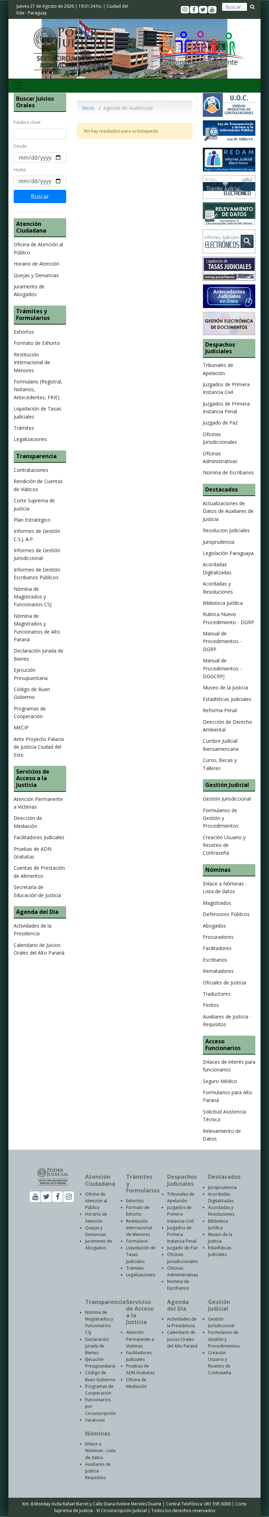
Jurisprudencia (218, 542)
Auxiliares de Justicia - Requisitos (98, 1471)
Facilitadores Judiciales (39, 837)
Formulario (137, 1241)
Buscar (40, 196)
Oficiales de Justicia (224, 982)
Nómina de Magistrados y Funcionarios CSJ (32, 597)
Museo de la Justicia (225, 687)
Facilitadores (217, 948)
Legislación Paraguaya (228, 553)
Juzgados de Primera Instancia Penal (181, 1234)
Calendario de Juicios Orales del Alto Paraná (182, 1339)
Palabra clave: (27, 122)
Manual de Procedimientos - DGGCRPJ (222, 668)
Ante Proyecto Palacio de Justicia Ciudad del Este (39, 747)
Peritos (211, 1005)
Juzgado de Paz (220, 422)
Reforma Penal (220, 710)
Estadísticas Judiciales (227, 699)
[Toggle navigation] (18, 86)
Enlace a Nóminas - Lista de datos (100, 1450)
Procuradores (218, 937)
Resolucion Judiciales (226, 530)
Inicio (88, 108)
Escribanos (215, 959)
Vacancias (95, 1420)
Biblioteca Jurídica (223, 603)
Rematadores (218, 971)
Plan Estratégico (32, 519)
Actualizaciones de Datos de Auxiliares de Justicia (228, 511)
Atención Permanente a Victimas (140, 1339)
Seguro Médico (220, 1081)
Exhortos (24, 331)
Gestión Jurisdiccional (227, 798)
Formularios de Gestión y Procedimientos (221, 818)
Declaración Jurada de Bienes (97, 1346)
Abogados (214, 925)
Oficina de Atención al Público (96, 1200)
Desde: (21, 146)
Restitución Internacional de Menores (32, 362)
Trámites (24, 428)
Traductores (216, 993)
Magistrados (217, 903)
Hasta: (20, 170)
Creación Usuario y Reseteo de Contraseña (224, 845)
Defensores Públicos (226, 914)
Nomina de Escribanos (228, 472)
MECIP (21, 727)
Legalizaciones (30, 439)
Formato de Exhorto (37, 343)
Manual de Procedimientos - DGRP (222, 641)
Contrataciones (31, 470)
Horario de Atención (36, 263)
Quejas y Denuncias (36, 275)
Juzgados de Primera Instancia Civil (180, 1214)
